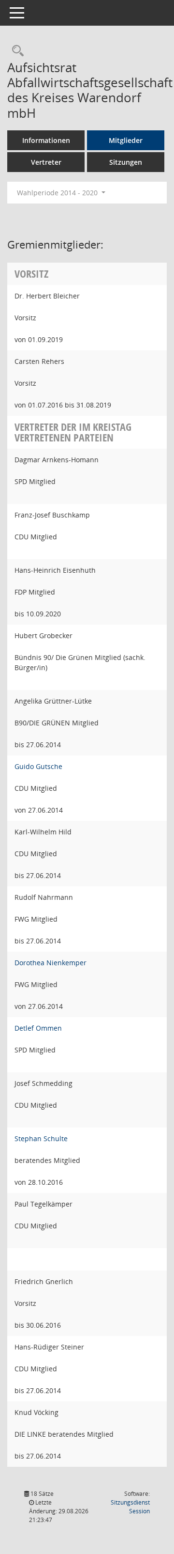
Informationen (46, 140)
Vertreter (46, 162)
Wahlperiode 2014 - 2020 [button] (58, 192)
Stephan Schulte (41, 1138)
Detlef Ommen (38, 1028)
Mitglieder (126, 140)
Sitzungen (125, 162)
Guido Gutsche (38, 766)
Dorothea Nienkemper (50, 962)
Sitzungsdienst (130, 1506)
